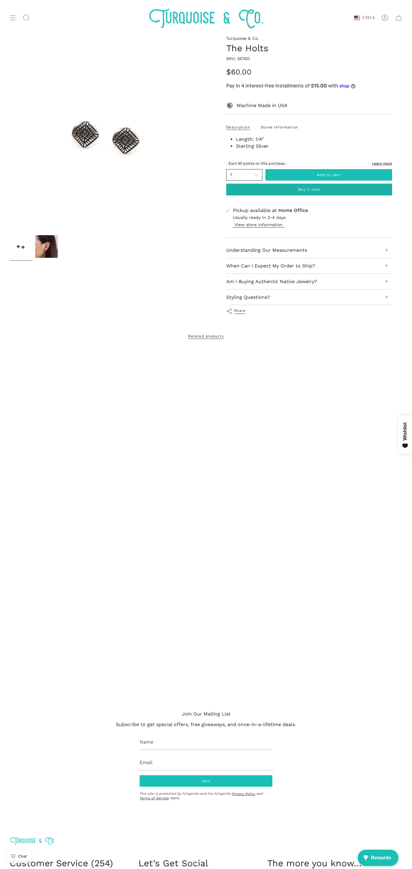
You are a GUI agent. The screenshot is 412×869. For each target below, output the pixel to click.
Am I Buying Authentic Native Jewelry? (271, 281)
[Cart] (399, 18)
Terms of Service (154, 798)
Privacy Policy (243, 794)
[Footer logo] (32, 841)
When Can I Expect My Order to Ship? (270, 266)
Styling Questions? (248, 297)
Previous (10, 134)
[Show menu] (13, 18)
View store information (259, 224)
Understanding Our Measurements (266, 250)
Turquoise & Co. (242, 38)
